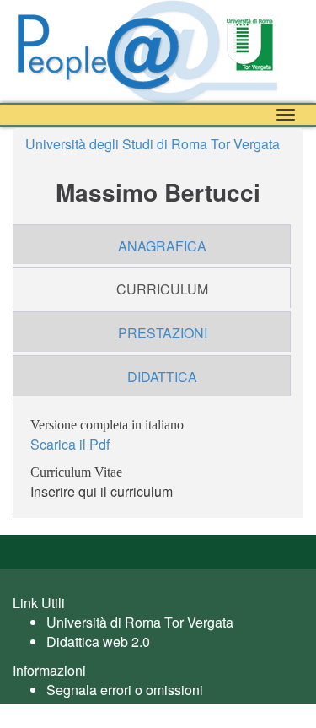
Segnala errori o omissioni (124, 689)
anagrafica (162, 246)
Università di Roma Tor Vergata (139, 622)
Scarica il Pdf (70, 444)
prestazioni (162, 332)
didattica (162, 376)
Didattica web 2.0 (98, 641)
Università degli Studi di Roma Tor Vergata (152, 144)
